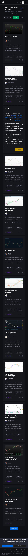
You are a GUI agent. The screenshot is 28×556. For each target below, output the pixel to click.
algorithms (13, 115)
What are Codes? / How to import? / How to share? (14, 12)
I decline (20, 545)
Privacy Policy (17, 550)
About (3, 549)
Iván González (11, 82)
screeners (8, 117)
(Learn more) (16, 543)
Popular (22, 17)
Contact (7, 549)
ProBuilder (18, 121)
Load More (14, 528)
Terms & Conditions (12, 550)
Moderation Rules (23, 550)
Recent (15, 17)
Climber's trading (11, 336)
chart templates (18, 117)
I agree (7, 545)
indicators (19, 115)
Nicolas (9, 40)
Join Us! (20, 149)
